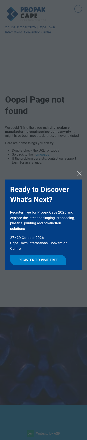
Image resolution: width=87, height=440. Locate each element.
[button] (79, 173)
